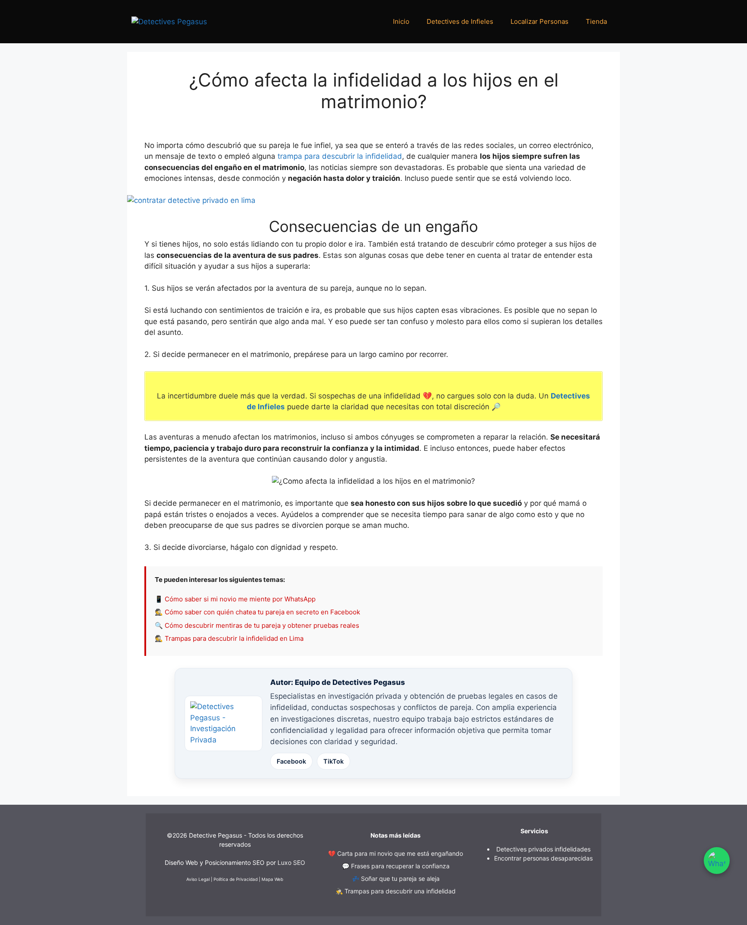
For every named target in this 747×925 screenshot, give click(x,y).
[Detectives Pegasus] (169, 21)
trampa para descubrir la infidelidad (340, 156)
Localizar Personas (539, 21)
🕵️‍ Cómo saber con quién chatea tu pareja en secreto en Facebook (257, 612)
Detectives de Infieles (460, 21)
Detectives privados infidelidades (543, 849)
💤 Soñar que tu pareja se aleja (396, 878)
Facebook (291, 761)
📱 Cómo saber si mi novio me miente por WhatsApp (235, 599)
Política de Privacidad (236, 879)
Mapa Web (272, 879)
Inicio (401, 21)
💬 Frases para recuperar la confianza (396, 866)
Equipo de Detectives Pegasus (350, 682)
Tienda (596, 21)
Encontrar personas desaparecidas (543, 858)
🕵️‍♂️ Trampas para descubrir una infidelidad (395, 891)
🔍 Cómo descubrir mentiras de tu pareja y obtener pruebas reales (257, 625)
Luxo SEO (291, 862)
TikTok (333, 761)
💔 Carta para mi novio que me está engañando (395, 853)
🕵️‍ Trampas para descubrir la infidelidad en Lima (229, 638)
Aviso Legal (198, 879)
